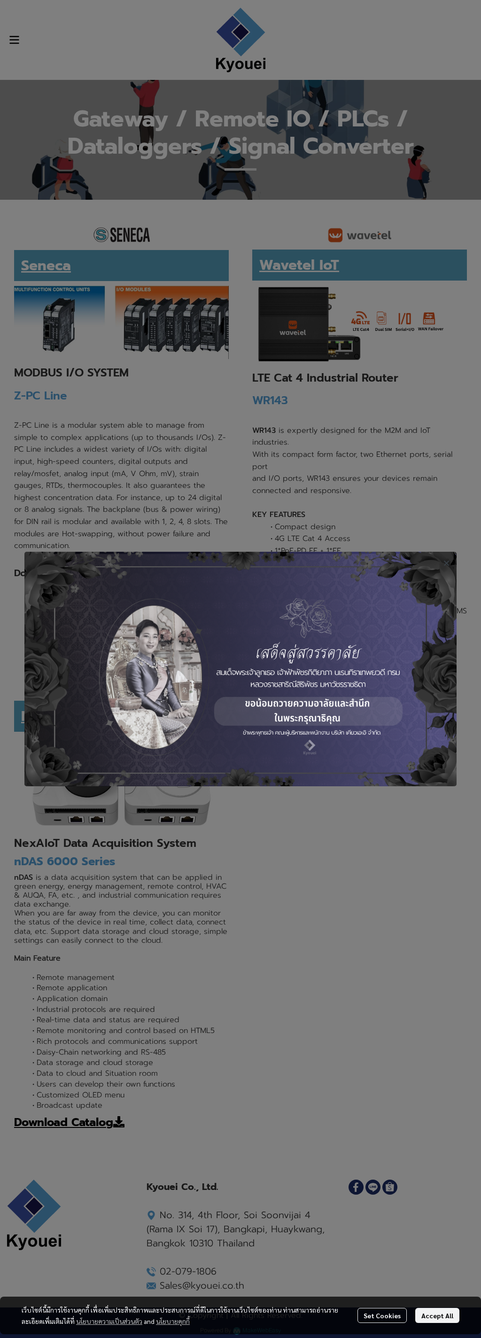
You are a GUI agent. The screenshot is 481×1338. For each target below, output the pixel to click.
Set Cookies (382, 1315)
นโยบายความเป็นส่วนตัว (109, 1321)
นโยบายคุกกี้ (173, 1321)
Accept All (437, 1315)
